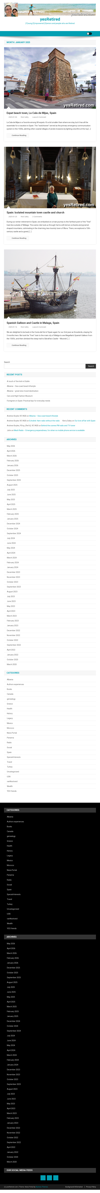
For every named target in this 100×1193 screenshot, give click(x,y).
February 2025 (13, 514)
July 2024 (11, 538)
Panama (10, 738)
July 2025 (11, 490)
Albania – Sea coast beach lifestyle (21, 386)
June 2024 (11, 543)
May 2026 (11, 446)
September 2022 (14, 645)
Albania (10, 679)
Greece (10, 704)
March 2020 (12, 664)
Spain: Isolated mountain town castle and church (35, 212)
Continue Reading (19, 135)
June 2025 (11, 495)
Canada (10, 694)
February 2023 (13, 621)
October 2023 (12, 582)
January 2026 (12, 465)
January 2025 (12, 519)
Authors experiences (15, 684)
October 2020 (12, 660)
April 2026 (11, 451)
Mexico (10, 723)
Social (9, 747)
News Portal (12, 733)
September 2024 (14, 533)
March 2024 (12, 558)
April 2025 (11, 504)
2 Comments (37, 217)
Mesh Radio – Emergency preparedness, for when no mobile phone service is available (49, 430)
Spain (9, 752)
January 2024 (12, 567)
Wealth (10, 786)
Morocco (10, 728)
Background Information (74, 1187)
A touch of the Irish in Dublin (18, 381)
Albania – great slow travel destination (22, 391)
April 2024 (11, 553)
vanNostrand (12, 781)
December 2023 (13, 572)
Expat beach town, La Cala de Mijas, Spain (31, 113)
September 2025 (14, 480)
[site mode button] (89, 33)
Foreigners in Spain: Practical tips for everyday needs (28, 401)
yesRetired (50, 19)
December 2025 (13, 470)
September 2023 (14, 587)
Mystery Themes (42, 1187)
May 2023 (11, 606)
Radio (9, 742)
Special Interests (14, 757)
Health (9, 709)
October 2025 (12, 475)
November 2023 (13, 577)
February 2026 (13, 461)
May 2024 (11, 548)
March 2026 (12, 456)
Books (9, 689)
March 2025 (12, 509)
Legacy (10, 718)
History (10, 713)
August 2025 (12, 485)
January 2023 (12, 625)
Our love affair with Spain (85, 421)
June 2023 (11, 601)
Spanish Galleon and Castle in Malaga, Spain (33, 322)
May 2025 (11, 499)
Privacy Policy (91, 1187)
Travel (9, 762)
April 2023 (11, 611)
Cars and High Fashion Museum (20, 396)
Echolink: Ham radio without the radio (44, 421)
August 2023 (12, 592)
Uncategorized (13, 772)
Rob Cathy (25, 117)
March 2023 (12, 616)
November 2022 (13, 635)
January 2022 (12, 655)
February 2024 (13, 562)
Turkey (9, 767)
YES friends (12, 791)
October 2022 (12, 640)
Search (7, 362)
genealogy (11, 699)
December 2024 (13, 524)
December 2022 (13, 630)
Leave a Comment (39, 117)
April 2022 (11, 650)
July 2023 (11, 596)
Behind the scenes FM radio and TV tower (58, 425)
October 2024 (12, 529)
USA (9, 777)
